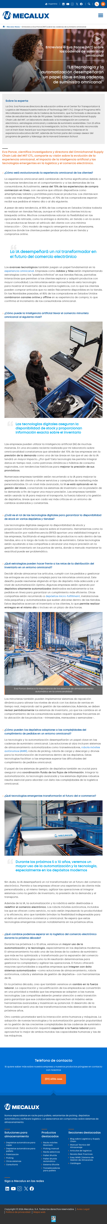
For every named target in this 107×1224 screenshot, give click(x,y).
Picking (10, 1158)
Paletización (12, 1155)
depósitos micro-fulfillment (63, 596)
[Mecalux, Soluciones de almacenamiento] (26, 20)
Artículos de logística (81, 1151)
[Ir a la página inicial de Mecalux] (4, 27)
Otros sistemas (13, 1161)
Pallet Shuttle (50, 1155)
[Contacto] (103, 4)
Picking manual (51, 1149)
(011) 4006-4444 (53, 1079)
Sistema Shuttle (51, 1165)
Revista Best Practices (81, 1154)
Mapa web (39, 1212)
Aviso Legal (83, 1209)
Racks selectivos (51, 1152)
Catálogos (75, 1163)
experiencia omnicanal (19, 271)
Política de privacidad (18, 1212)
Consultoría (12, 1165)
